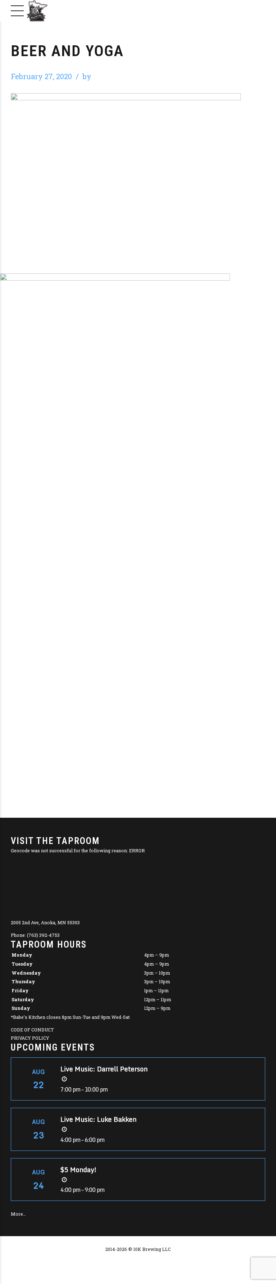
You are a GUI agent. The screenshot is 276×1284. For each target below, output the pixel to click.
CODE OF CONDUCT (32, 1030)
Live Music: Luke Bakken (98, 1119)
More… (18, 1214)
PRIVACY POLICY (30, 1038)
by (87, 76)
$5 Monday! (78, 1169)
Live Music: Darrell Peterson (104, 1068)
